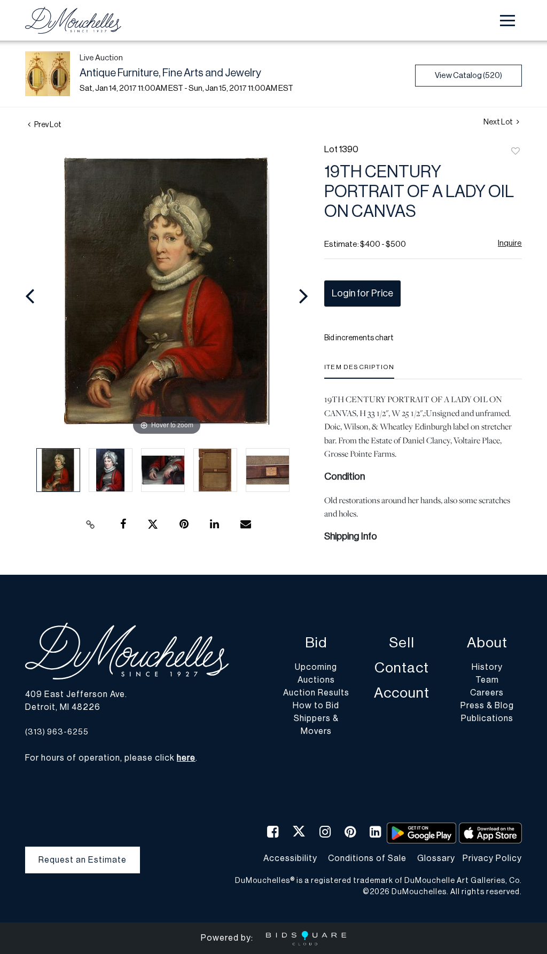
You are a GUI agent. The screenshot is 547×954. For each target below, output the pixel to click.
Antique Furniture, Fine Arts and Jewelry (170, 73)
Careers (487, 693)
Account (401, 693)
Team (487, 680)
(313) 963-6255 (57, 732)
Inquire (510, 243)
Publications (487, 718)
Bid (316, 643)
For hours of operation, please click (110, 758)
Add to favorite (515, 151)
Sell (402, 643)
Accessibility (290, 858)
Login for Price (362, 293)
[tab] (359, 371)
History (487, 667)
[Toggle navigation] (507, 20)
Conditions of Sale (367, 858)
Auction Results (316, 693)
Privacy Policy (492, 858)
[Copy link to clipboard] (90, 524)
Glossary (436, 858)
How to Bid (316, 705)
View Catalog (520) (468, 76)
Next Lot (498, 122)
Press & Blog (487, 705)
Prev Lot (47, 125)
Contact (401, 668)
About (487, 643)
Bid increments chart (359, 338)
